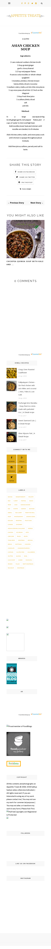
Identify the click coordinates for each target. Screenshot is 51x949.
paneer (10, 564)
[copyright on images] (7, 818)
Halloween (31, 552)
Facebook (11, 461)
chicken (10, 532)
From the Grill (30, 512)
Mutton (10, 556)
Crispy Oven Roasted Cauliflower (26, 371)
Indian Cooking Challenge (16, 528)
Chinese (10, 524)
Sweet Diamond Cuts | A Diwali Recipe (27, 422)
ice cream (19, 532)
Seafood (31, 508)
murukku (29, 560)
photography (18, 516)
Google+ (22, 461)
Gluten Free (20, 552)
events (15, 508)
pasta (9, 504)
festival (23, 500)
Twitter (11, 480)
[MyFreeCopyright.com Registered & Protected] (22, 815)
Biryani (30, 540)
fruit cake (28, 520)
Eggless (10, 520)
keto (27, 532)
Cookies (23, 508)
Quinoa (18, 556)
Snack (31, 500)
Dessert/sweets (20, 497)
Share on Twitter (27, 177)
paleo (19, 536)
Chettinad (18, 544)
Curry (16, 500)
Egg (9, 508)
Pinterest (22, 471)
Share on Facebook (26, 172)
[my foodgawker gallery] (18, 755)
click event (11, 560)
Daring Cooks (30, 516)
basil (25, 556)
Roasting (19, 520)
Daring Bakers (25, 504)
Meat (9, 516)
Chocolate (11, 548)
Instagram (11, 471)
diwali (10, 512)
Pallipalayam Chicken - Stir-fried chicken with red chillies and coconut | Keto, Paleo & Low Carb (27, 388)
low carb (11, 536)
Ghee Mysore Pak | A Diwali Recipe (26, 435)
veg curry (18, 512)
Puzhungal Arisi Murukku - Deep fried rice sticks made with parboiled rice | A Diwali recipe (27, 407)
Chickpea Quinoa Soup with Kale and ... (25, 263)
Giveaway (19, 524)
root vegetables (28, 564)
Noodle (30, 528)
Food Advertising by (24, 33)
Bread (10, 544)
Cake (15, 504)
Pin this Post (27, 182)
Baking (10, 497)
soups (28, 189)
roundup (11, 568)
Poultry (31, 497)
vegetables (20, 568)
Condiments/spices (24, 548)
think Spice (11, 540)
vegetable (21, 540)
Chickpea (28, 544)
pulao (18, 564)
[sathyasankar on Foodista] (14, 763)
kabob (20, 560)
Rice (9, 500)
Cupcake (10, 552)
